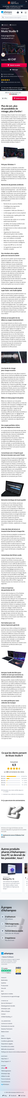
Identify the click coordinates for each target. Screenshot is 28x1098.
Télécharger (15, 70)
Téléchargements (6, 1071)
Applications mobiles (7, 994)
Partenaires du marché (7, 1026)
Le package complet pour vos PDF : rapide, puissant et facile (13, 7)
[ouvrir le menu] (25, 12)
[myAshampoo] (18, 12)
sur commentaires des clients (10, 82)
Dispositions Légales (7, 1044)
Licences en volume (6, 1023)
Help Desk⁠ (4, 1059)
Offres (4, 1068)
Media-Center (5, 1031)
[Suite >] (25, 878)
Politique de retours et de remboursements (13, 1052)
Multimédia (4, 980)
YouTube (22, 1095)
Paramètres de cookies (7, 1046)
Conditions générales (7, 1041)
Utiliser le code (5, 1076)
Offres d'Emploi (5, 1011)
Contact (3, 1014)
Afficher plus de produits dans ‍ (13, 93)
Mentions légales (6, 1038)
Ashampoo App (5, 1073)
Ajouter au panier (15, 65)
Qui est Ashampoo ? (6, 1003)
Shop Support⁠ (5, 1061)
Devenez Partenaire (6, 1029)
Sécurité (3, 988)
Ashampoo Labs (5, 1008)
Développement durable (8, 1006)
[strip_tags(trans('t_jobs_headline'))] (18, 971)
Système (3, 983)
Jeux (2, 991)
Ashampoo (5, 1084)
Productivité (4, 985)
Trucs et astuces (5, 1079)
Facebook (13, 1095)
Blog (5, 1095)
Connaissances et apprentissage (10, 996)
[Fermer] (26, 1)
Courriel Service (5, 1081)
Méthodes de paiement (7, 1049)
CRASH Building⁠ (6, 1017)
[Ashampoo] (7, 953)
